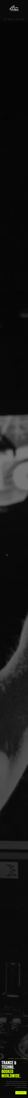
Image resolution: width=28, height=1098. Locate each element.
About (17, 19)
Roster (5, 19)
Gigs (14, 19)
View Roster (20, 1092)
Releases (10, 19)
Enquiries (22, 19)
